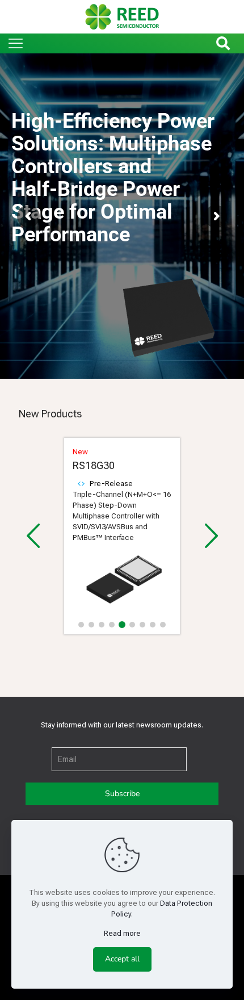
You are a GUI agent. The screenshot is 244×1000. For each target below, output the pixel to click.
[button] (81, 624)
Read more (122, 933)
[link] (122, 583)
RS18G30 (94, 465)
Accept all (122, 958)
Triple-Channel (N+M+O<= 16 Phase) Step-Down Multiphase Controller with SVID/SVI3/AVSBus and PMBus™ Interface (122, 516)
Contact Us (41, 289)
